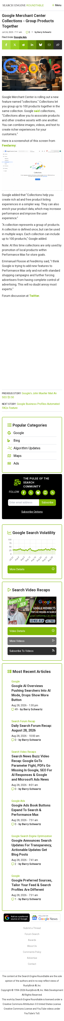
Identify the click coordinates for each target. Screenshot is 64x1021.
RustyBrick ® (32, 990)
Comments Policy (32, 952)
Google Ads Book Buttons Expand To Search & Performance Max (31, 810)
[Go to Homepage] (23, 5)
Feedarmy (9, 145)
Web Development (53, 990)
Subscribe (47, 502)
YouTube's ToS (32, 1013)
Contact (32, 964)
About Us (32, 946)
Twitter (34, 295)
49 (16, 709)
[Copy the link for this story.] (57, 44)
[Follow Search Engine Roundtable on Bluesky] (38, 492)
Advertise (32, 958)
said (37, 111)
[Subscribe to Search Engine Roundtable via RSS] (52, 492)
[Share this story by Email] (49, 44)
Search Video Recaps (23, 751)
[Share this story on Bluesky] (40, 44)
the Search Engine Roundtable (34, 976)
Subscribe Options (32, 511)
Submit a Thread (32, 928)
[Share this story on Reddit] (23, 44)
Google (15, 681)
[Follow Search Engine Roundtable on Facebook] (23, 492)
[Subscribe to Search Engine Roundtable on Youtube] (45, 492)
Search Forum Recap (23, 721)
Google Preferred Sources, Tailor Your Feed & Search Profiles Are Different (31, 885)
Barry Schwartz (44, 32)
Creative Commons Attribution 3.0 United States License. (32, 1004)
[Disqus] (32, 345)
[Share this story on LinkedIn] (32, 44)
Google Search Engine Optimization (31, 836)
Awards (32, 940)
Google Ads (20, 37)
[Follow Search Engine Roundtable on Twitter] (30, 492)
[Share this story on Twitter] (15, 44)
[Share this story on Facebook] (6, 44)
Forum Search (32, 934)
